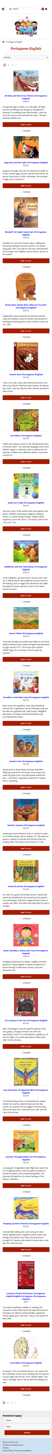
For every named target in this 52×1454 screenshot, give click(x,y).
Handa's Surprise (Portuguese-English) (26, 825)
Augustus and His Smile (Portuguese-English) (26, 162)
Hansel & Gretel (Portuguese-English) (26, 886)
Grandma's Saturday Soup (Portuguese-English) (26, 697)
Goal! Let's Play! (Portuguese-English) (26, 502)
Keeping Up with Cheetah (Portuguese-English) (26, 1223)
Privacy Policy (8, 1450)
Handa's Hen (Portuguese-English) (26, 761)
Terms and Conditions (23, 1450)
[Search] (10, 8)
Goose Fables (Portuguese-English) (26, 633)
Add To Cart (26, 124)
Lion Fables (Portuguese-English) (26, 1363)
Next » (16, 65)
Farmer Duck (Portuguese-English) (26, 374)
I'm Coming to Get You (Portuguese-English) (26, 1020)
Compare (27, 130)
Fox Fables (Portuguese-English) (26, 435)
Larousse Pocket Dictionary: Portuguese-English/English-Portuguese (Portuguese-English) (26, 1296)
